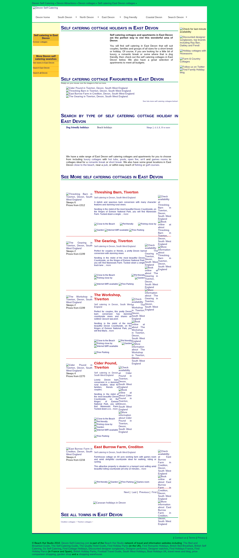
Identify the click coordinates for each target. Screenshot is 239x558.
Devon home (43, 17)
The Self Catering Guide (64, 545)
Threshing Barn (108, 192)
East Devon (108, 17)
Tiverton (131, 192)
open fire (133, 159)
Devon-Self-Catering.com (75, 543)
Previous (144, 492)
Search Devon (176, 17)
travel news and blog (179, 551)
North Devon (87, 17)
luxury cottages (92, 159)
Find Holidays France (181, 548)
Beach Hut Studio (114, 543)
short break (115, 162)
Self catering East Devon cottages (116, 3)
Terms (192, 537)
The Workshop (107, 295)
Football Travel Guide (109, 551)
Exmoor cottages (40, 42)
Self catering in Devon (104, 197)
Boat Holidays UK (156, 551)
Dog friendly (130, 17)
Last (134, 492)
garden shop (64, 554)
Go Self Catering (52, 548)
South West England (126, 197)
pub (106, 164)
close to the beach (84, 164)
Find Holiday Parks (117, 545)
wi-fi (142, 159)
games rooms (160, 159)
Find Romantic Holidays (155, 545)
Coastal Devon (154, 17)
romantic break (97, 162)
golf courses (152, 164)
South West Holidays (134, 551)
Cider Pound (105, 363)
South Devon (65, 17)
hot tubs (113, 159)
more (126, 214)
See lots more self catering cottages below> (160, 101)
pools (123, 159)
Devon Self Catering (43, 3)
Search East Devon (41, 68)
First (154, 492)
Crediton (135, 447)
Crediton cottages (68, 522)
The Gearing (105, 241)
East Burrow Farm (110, 447)
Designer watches (158, 548)
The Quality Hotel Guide (92, 545)
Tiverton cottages (85, 522)
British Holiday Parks (84, 551)
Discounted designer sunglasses (106, 548)
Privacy (202, 537)
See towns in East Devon (43, 63)
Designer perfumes (136, 548)
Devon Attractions (66, 3)
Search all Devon (40, 73)
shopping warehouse (90, 554)
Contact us (181, 537)
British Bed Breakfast (181, 545)
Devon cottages (87, 3)
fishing (138, 164)
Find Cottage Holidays (75, 548)
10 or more (165, 127)
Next (126, 492)
